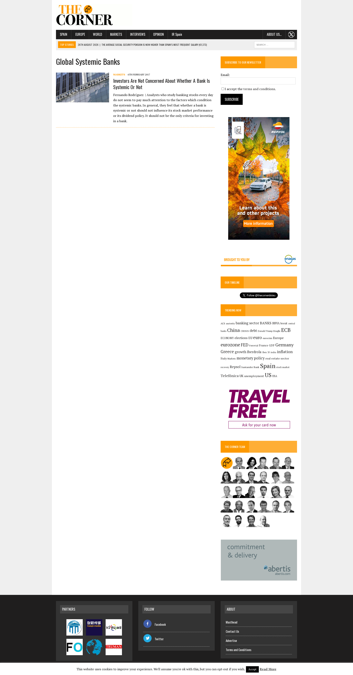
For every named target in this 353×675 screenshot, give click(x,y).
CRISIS (245, 331)
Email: (225, 75)
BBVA (276, 323)
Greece (227, 351)
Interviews (137, 34)
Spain (63, 34)
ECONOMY (227, 338)
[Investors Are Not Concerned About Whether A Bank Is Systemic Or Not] (82, 99)
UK (241, 376)
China (233, 330)
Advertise (231, 640)
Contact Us (232, 631)
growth (240, 351)
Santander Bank (250, 367)
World (97, 34)
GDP (272, 345)
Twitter (159, 639)
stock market (282, 367)
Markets (116, 34)
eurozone (230, 344)
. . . (291, 34)
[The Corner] (94, 15)
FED (244, 345)
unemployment (254, 376)
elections (241, 338)
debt (253, 330)
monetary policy (251, 358)
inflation (285, 351)
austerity (230, 323)
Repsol (235, 367)
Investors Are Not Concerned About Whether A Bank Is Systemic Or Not (161, 84)
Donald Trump (265, 330)
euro (257, 337)
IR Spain (177, 34)
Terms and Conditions (238, 649)
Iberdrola (254, 352)
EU (250, 338)
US (268, 375)
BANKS (265, 323)
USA (274, 376)
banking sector (247, 323)
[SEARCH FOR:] (274, 44)
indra (273, 352)
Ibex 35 (266, 352)
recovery (225, 367)
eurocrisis (267, 338)
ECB (286, 330)
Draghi (276, 330)
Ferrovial (253, 345)
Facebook (160, 624)
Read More (268, 669)
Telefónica (230, 375)
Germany (284, 345)
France (263, 345)
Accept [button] (252, 669)
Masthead (231, 622)
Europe (80, 34)
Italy (224, 358)
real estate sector (277, 358)
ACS (223, 323)
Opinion (158, 34)
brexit (283, 323)
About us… (274, 34)
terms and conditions (259, 89)
